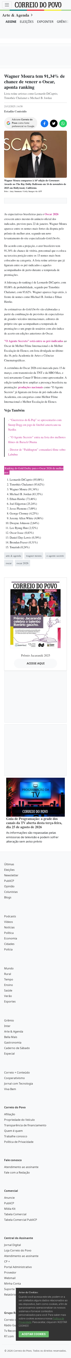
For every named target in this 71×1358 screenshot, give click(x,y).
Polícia (8, 1080)
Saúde (8, 1121)
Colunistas (11, 1023)
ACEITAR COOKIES (34, 1334)
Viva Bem (10, 1220)
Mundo (9, 1099)
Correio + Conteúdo (17, 1203)
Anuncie (9, 1329)
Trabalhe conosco (15, 1267)
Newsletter (11, 1006)
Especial (9, 1184)
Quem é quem (13, 1262)
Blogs (7, 1028)
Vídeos (8, 1053)
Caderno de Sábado (17, 1179)
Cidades (9, 1075)
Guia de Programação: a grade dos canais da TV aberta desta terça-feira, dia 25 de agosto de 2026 (34, 953)
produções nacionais (30, 387)
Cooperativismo (14, 1209)
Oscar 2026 (51, 214)
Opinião (9, 1017)
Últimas (9, 995)
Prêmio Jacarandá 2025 (35, 786)
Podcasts (10, 1047)
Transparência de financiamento (25, 1256)
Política (9, 1064)
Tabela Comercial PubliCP (20, 1351)
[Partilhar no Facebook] (44, 123)
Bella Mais (10, 1168)
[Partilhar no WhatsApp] (63, 123)
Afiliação (9, 1245)
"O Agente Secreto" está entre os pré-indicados (33, 341)
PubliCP (9, 1012)
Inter (7, 1157)
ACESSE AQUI (35, 794)
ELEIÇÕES (27, 21)
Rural (7, 1105)
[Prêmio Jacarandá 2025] (35, 745)
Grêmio (9, 1151)
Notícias (9, 1058)
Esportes (10, 1132)
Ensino (8, 1116)
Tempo (8, 1110)
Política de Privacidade (18, 1273)
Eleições (9, 1001)
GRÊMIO (63, 21)
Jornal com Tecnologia (18, 1214)
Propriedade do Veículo (19, 1251)
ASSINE (11, 21)
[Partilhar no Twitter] (54, 123)
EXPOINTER (45, 21)
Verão (8, 1127)
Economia (10, 1069)
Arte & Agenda (15, 15)
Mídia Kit (10, 1340)
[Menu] (7, 4)
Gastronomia (12, 1173)
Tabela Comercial (15, 1345)
